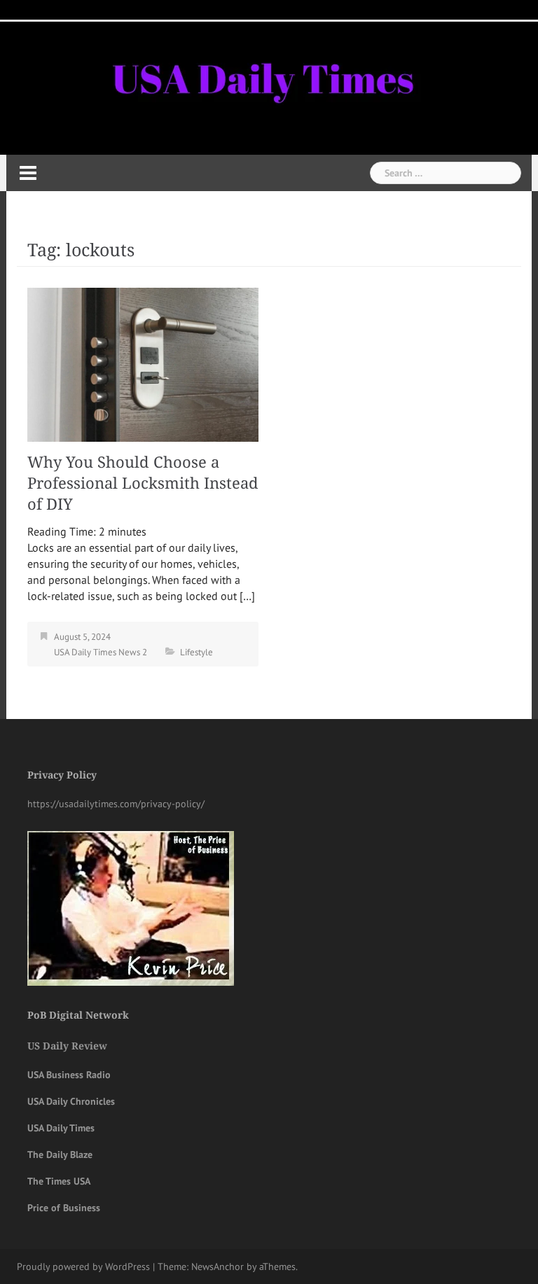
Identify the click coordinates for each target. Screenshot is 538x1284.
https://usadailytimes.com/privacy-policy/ (116, 803)
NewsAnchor (217, 1266)
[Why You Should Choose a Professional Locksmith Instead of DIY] (142, 363)
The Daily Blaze (59, 1154)
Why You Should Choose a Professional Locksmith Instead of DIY (142, 483)
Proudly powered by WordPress (83, 1266)
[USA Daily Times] (261, 76)
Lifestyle (196, 652)
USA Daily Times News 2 (100, 652)
